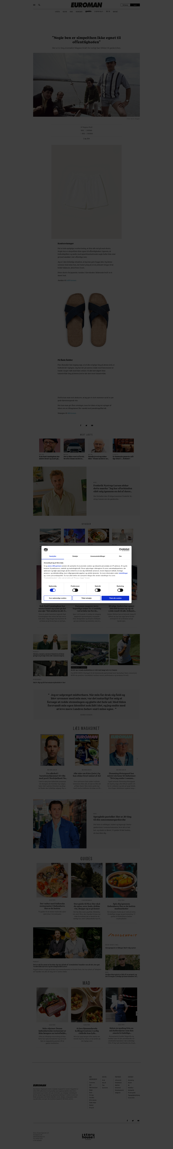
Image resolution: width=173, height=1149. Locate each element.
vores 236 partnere (55, 566)
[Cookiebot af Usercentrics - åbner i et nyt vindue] (120, 549)
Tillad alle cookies (115, 598)
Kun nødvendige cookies (57, 598)
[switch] (75, 590)
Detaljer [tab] (75, 556)
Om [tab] (120, 556)
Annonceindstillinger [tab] (97, 556)
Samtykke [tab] (52, 556)
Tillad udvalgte (86, 598)
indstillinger (123, 573)
